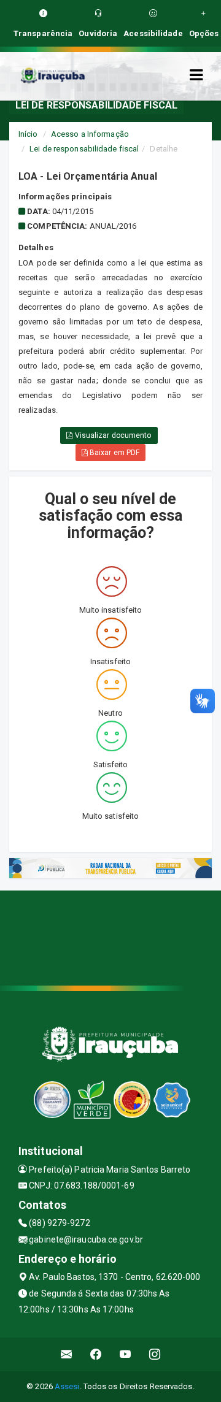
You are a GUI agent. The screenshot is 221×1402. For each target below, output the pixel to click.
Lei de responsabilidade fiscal (84, 148)
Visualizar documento (112, 435)
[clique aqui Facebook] (96, 1354)
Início (28, 134)
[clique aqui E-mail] (66, 1354)
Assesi (67, 1386)
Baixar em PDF (113, 452)
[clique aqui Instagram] (155, 1354)
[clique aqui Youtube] (125, 1354)
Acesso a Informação (90, 134)
